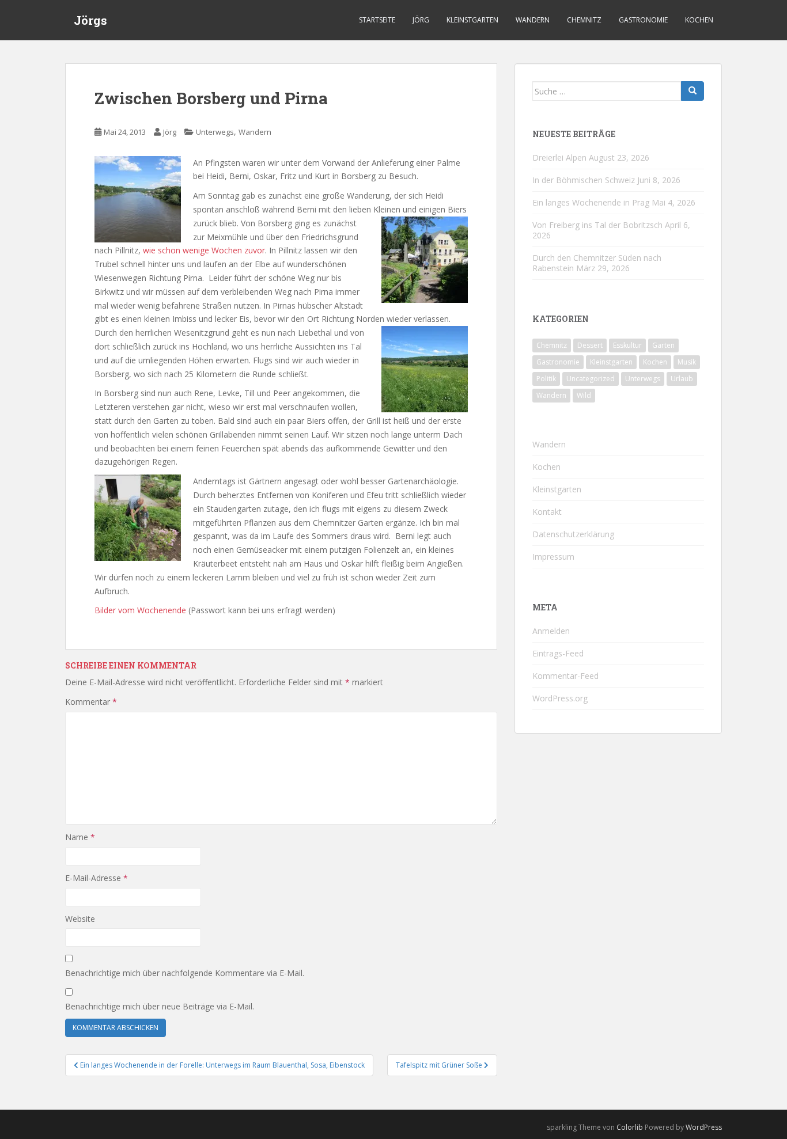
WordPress (704, 1127)
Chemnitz (584, 20)
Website (80, 918)
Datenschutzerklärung (573, 534)
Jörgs (90, 20)
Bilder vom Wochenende (140, 610)
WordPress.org (560, 698)
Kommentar (91, 701)
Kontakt (547, 511)
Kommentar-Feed (565, 675)
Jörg (421, 20)
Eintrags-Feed (558, 653)
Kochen (699, 20)
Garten (663, 345)
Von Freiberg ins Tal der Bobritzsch (597, 224)
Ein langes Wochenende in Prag (590, 202)
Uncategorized (590, 379)
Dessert (590, 345)
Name (80, 837)
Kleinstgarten (472, 20)
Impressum (553, 556)
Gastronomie (643, 20)
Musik (687, 362)
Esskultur (627, 345)
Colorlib (629, 1127)
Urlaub (682, 379)
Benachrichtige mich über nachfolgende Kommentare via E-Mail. (184, 972)
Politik (546, 379)
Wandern (533, 20)
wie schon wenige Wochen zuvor (204, 250)
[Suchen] (692, 91)
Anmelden (551, 630)
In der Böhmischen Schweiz (583, 179)
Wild (584, 395)
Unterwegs (215, 132)
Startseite (377, 20)
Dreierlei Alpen (559, 157)
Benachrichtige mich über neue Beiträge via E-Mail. (159, 1006)
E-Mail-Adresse (96, 877)
